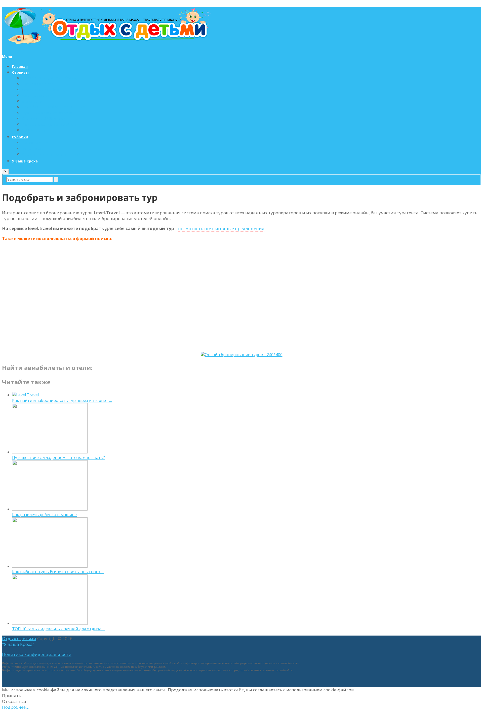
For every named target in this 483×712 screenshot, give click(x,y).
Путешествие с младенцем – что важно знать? (58, 457)
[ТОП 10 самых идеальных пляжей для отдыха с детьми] (50, 623)
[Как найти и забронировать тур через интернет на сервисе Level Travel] (25, 395)
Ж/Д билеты (34, 130)
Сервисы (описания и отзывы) (51, 154)
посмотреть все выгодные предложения (221, 228)
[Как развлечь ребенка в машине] (50, 509)
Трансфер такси (37, 83)
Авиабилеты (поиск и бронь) (49, 78)
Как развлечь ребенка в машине (44, 514)
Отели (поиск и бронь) (43, 89)
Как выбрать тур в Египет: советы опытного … (58, 571)
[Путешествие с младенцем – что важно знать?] (50, 452)
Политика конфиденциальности (36, 654)
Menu (7, 56)
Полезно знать (36, 142)
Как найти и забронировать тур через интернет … (62, 400)
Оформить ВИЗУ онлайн (45, 118)
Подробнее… (15, 707)
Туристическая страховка (47, 112)
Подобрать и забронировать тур (53, 107)
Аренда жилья (36, 95)
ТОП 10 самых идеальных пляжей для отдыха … (58, 629)
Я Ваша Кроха (25, 161)
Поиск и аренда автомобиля (49, 124)
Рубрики (20, 137)
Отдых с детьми (19, 638)
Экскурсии (32, 101)
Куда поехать (35, 148)
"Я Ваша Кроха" (18, 644)
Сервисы (20, 72)
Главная (20, 66)
